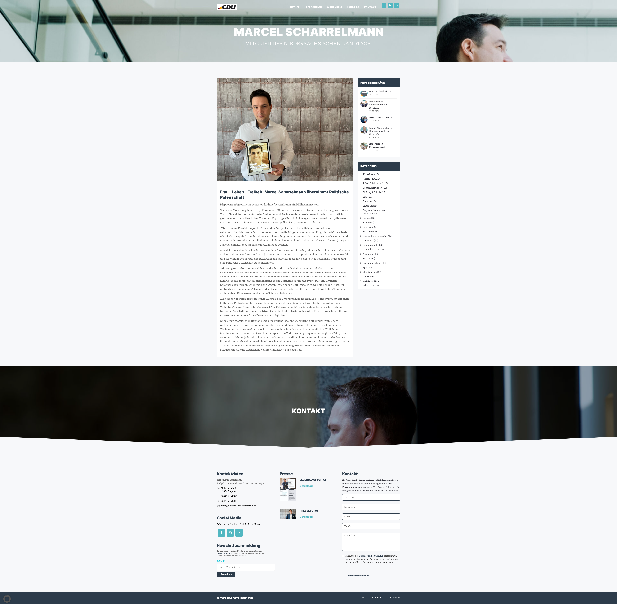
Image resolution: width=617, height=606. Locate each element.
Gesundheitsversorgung (376, 235)
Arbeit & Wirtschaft (373, 183)
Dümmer (367, 201)
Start (364, 597)
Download (306, 486)
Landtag (353, 7)
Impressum (377, 597)
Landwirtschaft (371, 249)
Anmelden (226, 574)
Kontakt (370, 7)
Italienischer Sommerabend (377, 145)
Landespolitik (370, 244)
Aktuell (295, 7)
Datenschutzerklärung (225, 553)
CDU (365, 196)
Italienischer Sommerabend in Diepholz (378, 104)
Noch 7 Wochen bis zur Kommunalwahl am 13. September (381, 131)
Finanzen (368, 226)
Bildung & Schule (372, 192)
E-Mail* (221, 561)
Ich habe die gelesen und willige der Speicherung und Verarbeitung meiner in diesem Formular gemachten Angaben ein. (371, 559)
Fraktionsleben (371, 231)
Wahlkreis (334, 7)
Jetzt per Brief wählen (380, 91)
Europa (367, 217)
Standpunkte (370, 271)
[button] (7, 599)
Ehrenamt (368, 205)
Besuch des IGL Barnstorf (382, 117)
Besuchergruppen (372, 187)
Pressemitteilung (372, 262)
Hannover (368, 240)
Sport (366, 267)
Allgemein (368, 178)
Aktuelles (368, 174)
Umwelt (367, 276)
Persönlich (314, 7)
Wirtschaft (368, 285)
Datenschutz (393, 597)
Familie (367, 222)
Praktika (367, 258)
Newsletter (369, 253)
